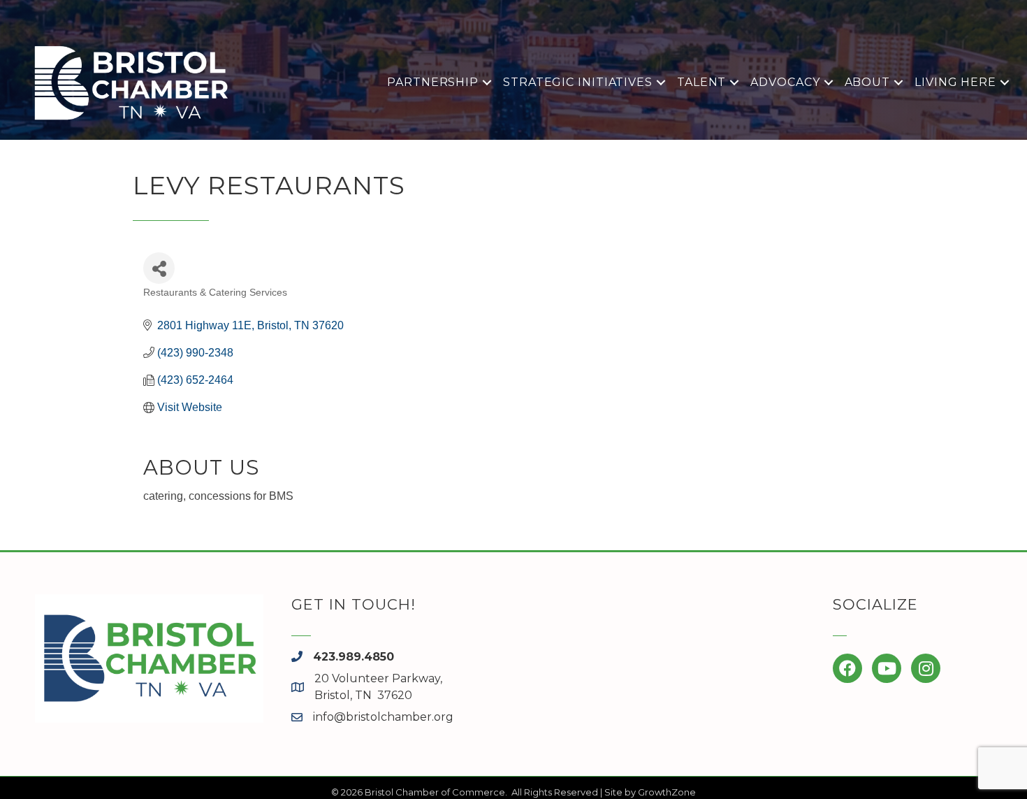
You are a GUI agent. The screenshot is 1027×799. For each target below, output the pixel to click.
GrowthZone (667, 792)
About (868, 82)
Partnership (433, 82)
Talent (701, 82)
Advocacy (785, 82)
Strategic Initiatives (578, 82)
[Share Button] (159, 268)
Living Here (955, 82)
